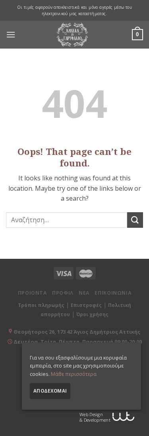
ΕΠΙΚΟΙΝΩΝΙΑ (113, 292)
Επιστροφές (86, 305)
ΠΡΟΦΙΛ (63, 292)
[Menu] (10, 34)
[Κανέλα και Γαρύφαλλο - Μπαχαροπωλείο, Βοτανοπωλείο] (72, 35)
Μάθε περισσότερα (74, 373)
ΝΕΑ (84, 292)
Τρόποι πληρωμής (41, 305)
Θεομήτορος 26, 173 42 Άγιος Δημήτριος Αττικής (77, 331)
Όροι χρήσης (92, 314)
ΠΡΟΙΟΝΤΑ (32, 292)
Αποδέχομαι (50, 391)
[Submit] (135, 220)
